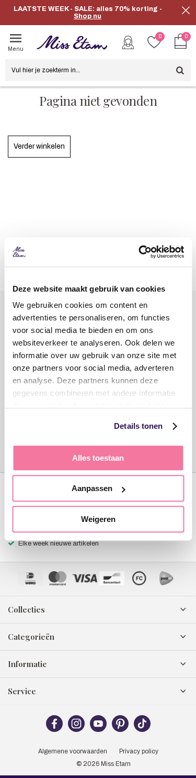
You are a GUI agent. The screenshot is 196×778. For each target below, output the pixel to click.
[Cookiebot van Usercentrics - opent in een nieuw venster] (139, 252)
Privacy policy (138, 751)
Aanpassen (92, 488)
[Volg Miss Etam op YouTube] (98, 729)
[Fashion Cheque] (139, 578)
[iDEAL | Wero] (30, 578)
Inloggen (128, 42)
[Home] (71, 42)
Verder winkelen (39, 146)
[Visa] (84, 578)
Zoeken (179, 70)
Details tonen (138, 425)
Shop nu (87, 16)
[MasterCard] (57, 578)
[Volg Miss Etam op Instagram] (76, 729)
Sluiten (185, 10)
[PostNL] (166, 578)
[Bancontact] (111, 578)
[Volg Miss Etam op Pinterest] (120, 729)
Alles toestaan (98, 457)
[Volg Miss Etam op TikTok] (142, 729)
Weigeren (98, 519)
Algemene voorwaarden (72, 751)
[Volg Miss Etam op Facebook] (54, 729)
